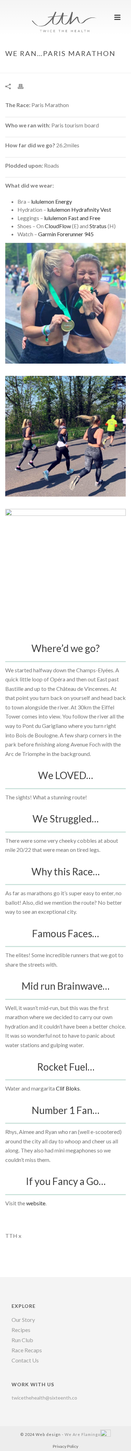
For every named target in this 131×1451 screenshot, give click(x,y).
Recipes (21, 1330)
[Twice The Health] (66, 15)
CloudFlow (58, 226)
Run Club (22, 1340)
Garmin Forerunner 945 (66, 234)
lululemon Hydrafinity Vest (79, 209)
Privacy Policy (65, 1446)
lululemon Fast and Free (72, 218)
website (35, 1203)
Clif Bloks (68, 1088)
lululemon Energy (51, 201)
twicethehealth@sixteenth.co (44, 1398)
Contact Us (25, 1360)
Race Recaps (27, 1350)
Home (35, 68)
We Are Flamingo (82, 1434)
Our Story (23, 1320)
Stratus (98, 226)
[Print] (24, 86)
